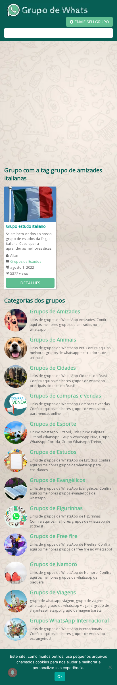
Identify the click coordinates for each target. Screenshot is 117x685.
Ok (59, 676)
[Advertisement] (58, 105)
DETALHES (30, 282)
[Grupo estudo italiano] (30, 203)
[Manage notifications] (12, 672)
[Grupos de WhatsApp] (46, 9)
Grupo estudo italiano (26, 226)
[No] (110, 667)
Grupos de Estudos (25, 261)
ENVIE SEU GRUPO (91, 21)
